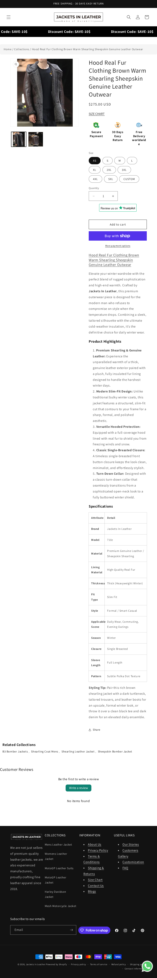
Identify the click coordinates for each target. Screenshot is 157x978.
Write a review (78, 788)
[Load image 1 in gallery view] (18, 139)
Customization (133, 862)
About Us (94, 844)
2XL (109, 170)
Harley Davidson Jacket (55, 894)
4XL (95, 179)
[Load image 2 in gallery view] (35, 139)
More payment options (117, 245)
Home (7, 49)
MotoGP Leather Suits (59, 868)
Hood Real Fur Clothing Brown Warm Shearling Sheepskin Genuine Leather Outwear (87, 49)
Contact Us (96, 886)
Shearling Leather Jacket (78, 751)
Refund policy (118, 964)
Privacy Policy (98, 850)
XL (94, 170)
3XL (124, 170)
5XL (110, 179)
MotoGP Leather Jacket (55, 880)
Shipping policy (138, 964)
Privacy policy (78, 964)
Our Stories (130, 844)
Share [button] (96, 729)
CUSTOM (129, 179)
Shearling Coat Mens (45, 751)
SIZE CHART (97, 114)
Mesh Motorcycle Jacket (60, 906)
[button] (8, 17)
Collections (21, 49)
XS (94, 160)
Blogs (92, 891)
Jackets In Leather (36, 964)
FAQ (125, 868)
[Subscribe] (71, 930)
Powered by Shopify (56, 964)
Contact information (136, 968)
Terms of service (98, 964)
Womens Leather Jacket (56, 856)
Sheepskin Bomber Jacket (115, 751)
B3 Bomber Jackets (15, 751)
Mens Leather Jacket (58, 844)
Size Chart (95, 880)
